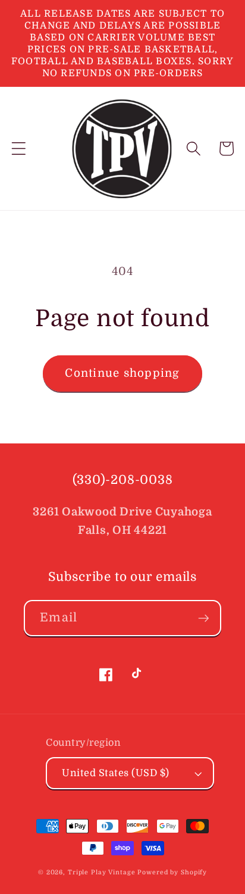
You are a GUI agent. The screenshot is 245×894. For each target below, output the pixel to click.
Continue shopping (122, 373)
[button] (18, 148)
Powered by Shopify (172, 872)
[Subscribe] (203, 618)
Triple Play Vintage (102, 872)
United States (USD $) (115, 773)
